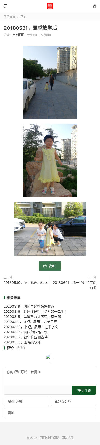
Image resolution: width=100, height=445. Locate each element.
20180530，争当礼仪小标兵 (26, 282)
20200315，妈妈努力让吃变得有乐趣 (32, 316)
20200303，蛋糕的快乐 (22, 342)
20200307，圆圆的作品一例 (26, 332)
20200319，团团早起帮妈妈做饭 (29, 306)
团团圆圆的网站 (50, 6)
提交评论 (84, 390)
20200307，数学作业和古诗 (26, 337)
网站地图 (68, 438)
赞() (45, 35)
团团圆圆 (9, 17)
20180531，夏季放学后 (30, 28)
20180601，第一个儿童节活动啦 (74, 285)
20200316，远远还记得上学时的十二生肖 (36, 311)
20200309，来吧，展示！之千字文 (31, 327)
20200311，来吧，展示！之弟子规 (30, 322)
